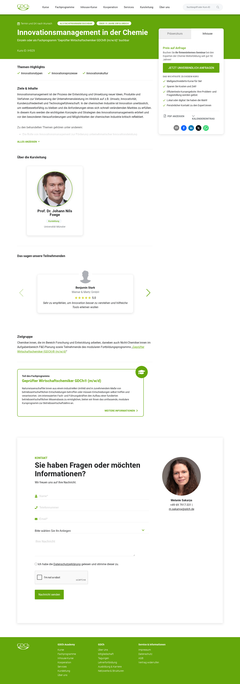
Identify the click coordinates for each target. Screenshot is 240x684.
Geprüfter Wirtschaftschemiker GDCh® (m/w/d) (61, 381)
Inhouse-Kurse (88, 7)
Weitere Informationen (120, 410)
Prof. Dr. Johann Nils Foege (54, 213)
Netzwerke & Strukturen (111, 670)
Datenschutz (145, 654)
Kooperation (110, 7)
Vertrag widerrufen (148, 662)
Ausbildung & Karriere (110, 666)
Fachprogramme (64, 7)
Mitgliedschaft (106, 654)
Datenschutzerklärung (67, 564)
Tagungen (103, 658)
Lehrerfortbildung (107, 662)
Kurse (45, 7)
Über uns (164, 7)
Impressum (144, 649)
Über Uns (103, 649)
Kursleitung (146, 7)
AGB (140, 658)
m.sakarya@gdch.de (181, 509)
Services (129, 7)
